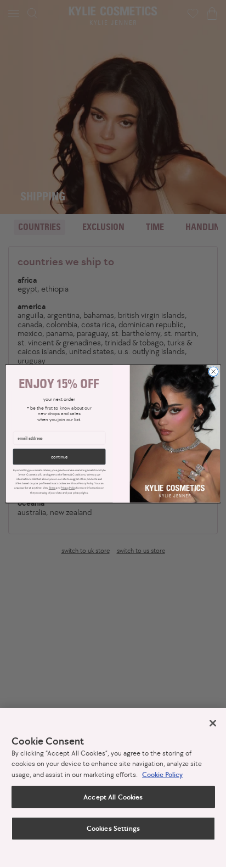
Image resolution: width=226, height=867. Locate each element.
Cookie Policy (162, 774)
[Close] (213, 723)
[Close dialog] (213, 371)
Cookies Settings (112, 828)
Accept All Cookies (113, 797)
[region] (113, 787)
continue (59, 456)
